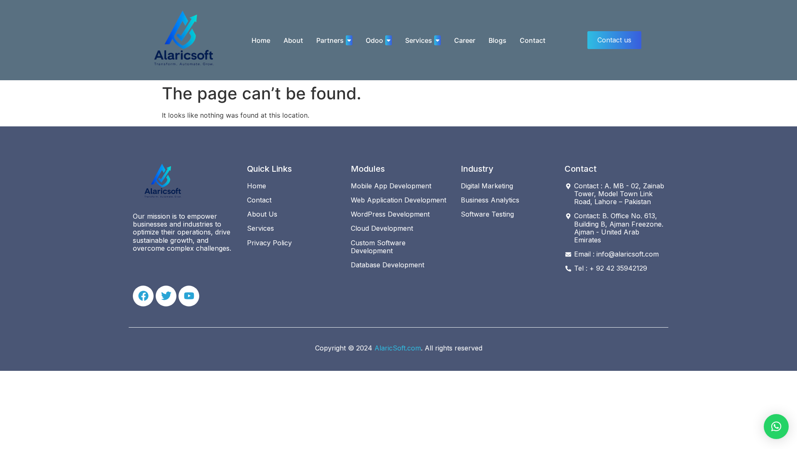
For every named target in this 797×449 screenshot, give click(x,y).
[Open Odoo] (388, 40)
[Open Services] (437, 40)
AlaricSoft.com (397, 348)
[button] (776, 426)
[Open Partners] (349, 40)
